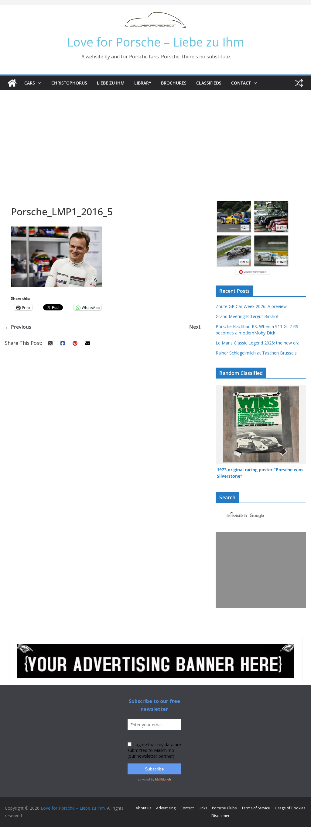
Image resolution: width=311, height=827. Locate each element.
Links (203, 808)
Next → (198, 327)
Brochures (173, 83)
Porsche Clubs (224, 808)
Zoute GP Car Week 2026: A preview (251, 306)
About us (143, 808)
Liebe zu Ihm (111, 83)
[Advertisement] (155, 135)
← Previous (18, 327)
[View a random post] (299, 83)
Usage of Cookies (290, 808)
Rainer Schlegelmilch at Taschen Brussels (256, 353)
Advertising (166, 808)
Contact (241, 83)
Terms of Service (255, 808)
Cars (29, 83)
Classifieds (208, 83)
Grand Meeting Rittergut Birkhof (247, 316)
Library (142, 83)
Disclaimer (220, 815)
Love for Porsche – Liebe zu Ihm (155, 41)
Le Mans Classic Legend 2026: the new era (257, 343)
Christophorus (69, 83)
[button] (38, 83)
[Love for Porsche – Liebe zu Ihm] (12, 83)
